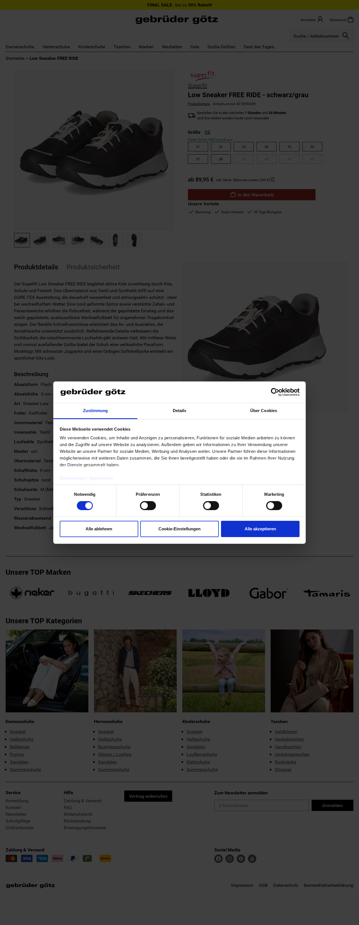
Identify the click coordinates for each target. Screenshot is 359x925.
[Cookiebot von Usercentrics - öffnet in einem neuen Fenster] (275, 392)
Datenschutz (73, 478)
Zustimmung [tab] (95, 410)
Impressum (101, 478)
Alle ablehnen (99, 528)
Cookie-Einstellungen (179, 528)
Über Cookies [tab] (263, 410)
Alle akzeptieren (260, 528)
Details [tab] (180, 410)
